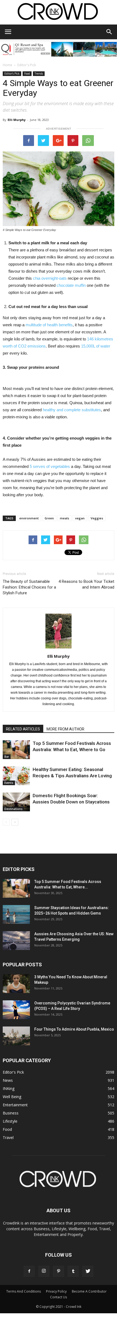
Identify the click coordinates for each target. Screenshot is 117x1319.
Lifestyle (10, 1121)
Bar (6, 756)
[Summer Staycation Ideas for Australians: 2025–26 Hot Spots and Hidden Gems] (16, 914)
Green (49, 518)
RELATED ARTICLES (23, 729)
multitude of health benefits (49, 324)
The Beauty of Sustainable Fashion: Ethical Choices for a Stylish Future (29, 587)
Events (8, 783)
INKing (8, 1088)
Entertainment (15, 1104)
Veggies (97, 518)
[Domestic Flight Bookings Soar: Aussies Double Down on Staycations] (16, 802)
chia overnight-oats (50, 278)
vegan (80, 518)
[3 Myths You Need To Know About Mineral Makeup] (16, 983)
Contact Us (58, 1297)
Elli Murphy (17, 120)
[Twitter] (87, 1271)
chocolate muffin (71, 285)
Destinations (13, 809)
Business (11, 1113)
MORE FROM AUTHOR (65, 729)
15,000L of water (95, 346)
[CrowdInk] (58, 12)
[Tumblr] (73, 1271)
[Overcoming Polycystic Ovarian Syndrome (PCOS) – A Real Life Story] (16, 1009)
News (8, 1080)
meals (64, 518)
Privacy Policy (56, 1291)
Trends (39, 73)
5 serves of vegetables (50, 466)
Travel (8, 1137)
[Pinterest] (58, 1271)
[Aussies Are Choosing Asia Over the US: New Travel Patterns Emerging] (16, 940)
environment (29, 518)
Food (27, 73)
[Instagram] (43, 1271)
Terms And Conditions (23, 1291)
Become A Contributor (89, 1291)
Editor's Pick (26, 65)
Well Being (12, 1096)
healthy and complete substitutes (72, 409)
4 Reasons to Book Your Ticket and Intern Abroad (86, 584)
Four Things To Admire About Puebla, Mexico (74, 1029)
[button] (109, 32)
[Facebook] (29, 1271)
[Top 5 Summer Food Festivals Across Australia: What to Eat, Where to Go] (16, 749)
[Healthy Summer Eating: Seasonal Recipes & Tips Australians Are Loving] (16, 775)
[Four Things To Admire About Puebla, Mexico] (16, 1035)
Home (7, 65)
